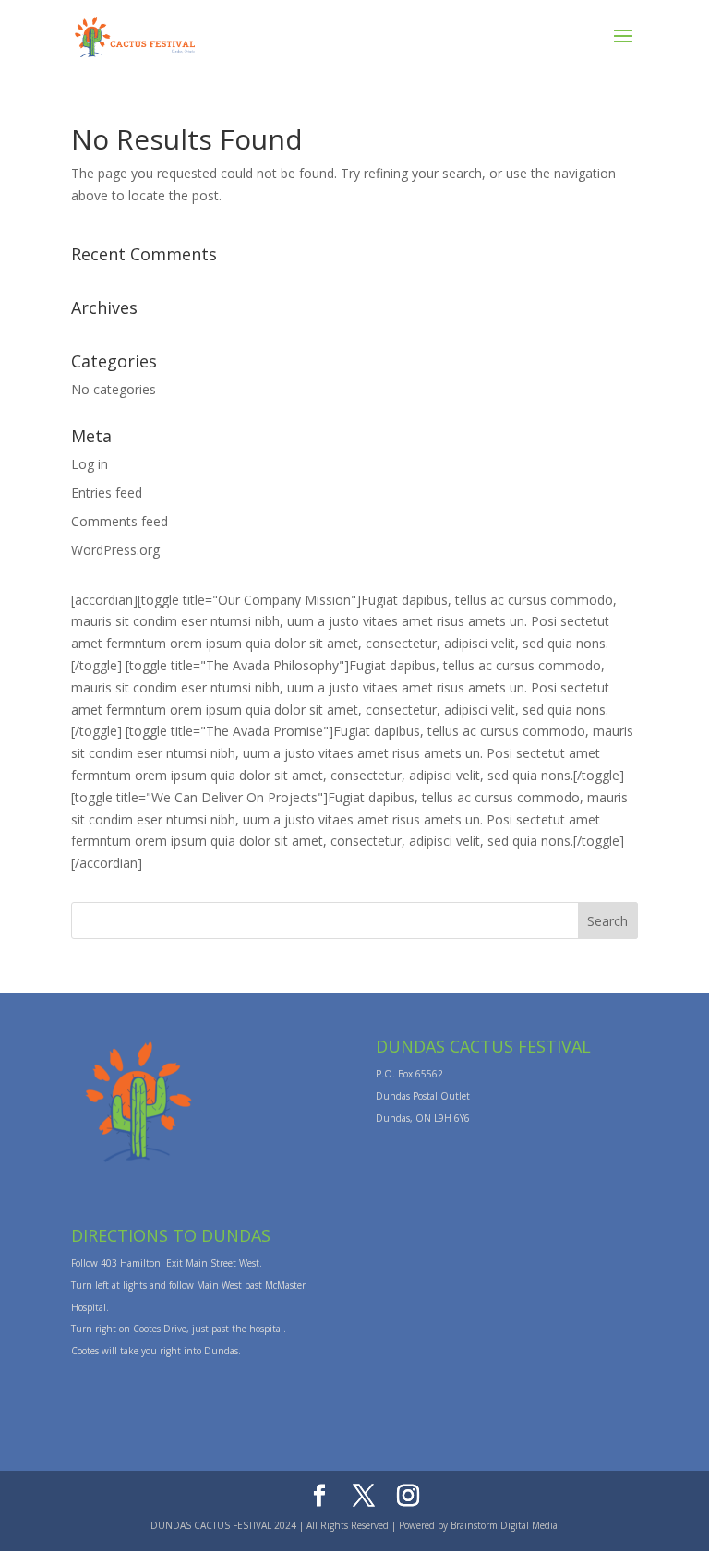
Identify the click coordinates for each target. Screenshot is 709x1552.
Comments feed (119, 521)
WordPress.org (115, 550)
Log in (89, 464)
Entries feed (106, 492)
